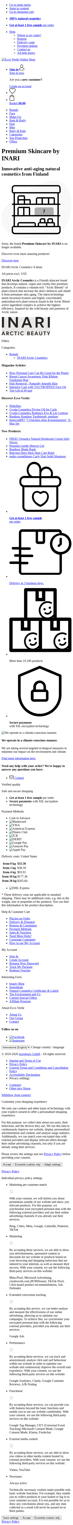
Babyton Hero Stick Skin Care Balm (31, 452)
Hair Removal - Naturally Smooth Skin (33, 383)
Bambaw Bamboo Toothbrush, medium (33, 416)
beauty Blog (16, 983)
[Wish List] (12, 92)
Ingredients (16, 987)
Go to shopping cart (21, 11)
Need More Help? (20, 936)
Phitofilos (15, 406)
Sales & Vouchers (20, 932)
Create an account (20, 86)
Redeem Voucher (20, 970)
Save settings (11, 1517)
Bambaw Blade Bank (22, 449)
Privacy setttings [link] (19, 1078)
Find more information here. (19, 758)
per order (31, 25)
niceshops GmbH (29, 1054)
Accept (7, 1164)
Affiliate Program (20, 1001)
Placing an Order (19, 918)
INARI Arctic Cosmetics (32, 357)
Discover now (10, 260)
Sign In (13, 956)
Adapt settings (52, 1164)
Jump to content (19, 8)
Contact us (23, 49)
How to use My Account (24, 943)
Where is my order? (29, 35)
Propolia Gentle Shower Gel (26, 445)
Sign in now (16, 73)
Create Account (18, 960)
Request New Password (24, 963)
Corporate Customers (22, 939)
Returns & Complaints (23, 925)
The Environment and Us (24, 994)
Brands (13, 354)
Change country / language (47, 1047)
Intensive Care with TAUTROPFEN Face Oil (37, 387)
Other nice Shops (20, 1088)
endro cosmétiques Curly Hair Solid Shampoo (37, 456)
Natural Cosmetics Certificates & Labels (34, 990)
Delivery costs (26, 42)
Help (12, 31)
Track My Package (21, 967)
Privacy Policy (18, 1064)
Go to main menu (20, 4)
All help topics (26, 52)
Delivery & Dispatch (22, 922)
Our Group (16, 1018)
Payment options (27, 45)
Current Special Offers (23, 997)
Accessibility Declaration (24, 1074)
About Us (15, 1014)
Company (15, 1085)
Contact (14, 1021)
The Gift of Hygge (20, 390)
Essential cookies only (27, 1164)
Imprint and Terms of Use (25, 1060)
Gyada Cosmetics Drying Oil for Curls (33, 409)
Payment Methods (20, 929)
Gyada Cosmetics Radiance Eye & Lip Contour (38, 413)
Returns (22, 38)
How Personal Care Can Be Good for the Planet (39, 373)
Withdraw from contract (16, 1095)
